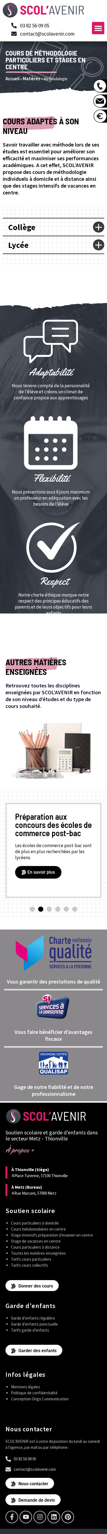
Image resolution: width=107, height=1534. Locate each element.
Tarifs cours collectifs (29, 1265)
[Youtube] (25, 1517)
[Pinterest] (67, 1517)
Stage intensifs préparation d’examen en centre (52, 1235)
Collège (21, 227)
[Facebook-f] (11, 1517)
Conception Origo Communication (40, 1398)
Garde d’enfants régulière (33, 1318)
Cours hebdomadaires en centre (38, 1229)
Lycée (18, 245)
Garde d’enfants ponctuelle (34, 1324)
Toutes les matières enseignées (38, 1253)
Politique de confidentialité (34, 1392)
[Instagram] (39, 1517)
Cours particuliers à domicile (35, 1223)
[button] (98, 28)
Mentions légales (25, 1386)
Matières (31, 79)
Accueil (12, 79)
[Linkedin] (53, 1517)
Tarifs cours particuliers (31, 1259)
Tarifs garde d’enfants (30, 1330)
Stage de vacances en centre (36, 1241)
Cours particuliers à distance (35, 1247)
